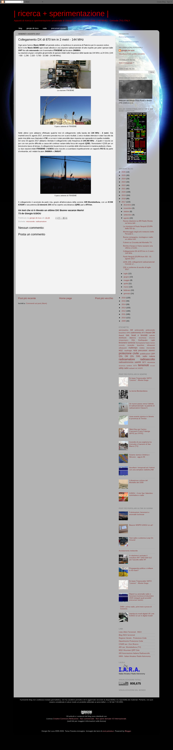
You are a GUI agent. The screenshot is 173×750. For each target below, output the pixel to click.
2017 (124, 202)
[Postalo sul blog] (59, 218)
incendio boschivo (136, 345)
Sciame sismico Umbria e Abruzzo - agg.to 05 (139, 456)
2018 (124, 199)
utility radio (124, 368)
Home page (65, 298)
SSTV (135, 366)
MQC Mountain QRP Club (129, 650)
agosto (127, 218)
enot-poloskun (108, 731)
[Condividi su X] (61, 218)
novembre (128, 208)
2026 (124, 172)
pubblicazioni (145, 354)
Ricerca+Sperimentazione (127, 37)
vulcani (132, 368)
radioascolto (147, 359)
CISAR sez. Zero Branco (128, 644)
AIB (131, 330)
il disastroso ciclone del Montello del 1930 (138, 481)
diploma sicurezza (137, 338)
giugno (127, 277)
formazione (140, 343)
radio (45, 28)
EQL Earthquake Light (143, 340)
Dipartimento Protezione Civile (131, 641)
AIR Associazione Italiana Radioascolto (134, 653)
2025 (124, 175)
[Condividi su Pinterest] (66, 218)
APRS (128, 333)
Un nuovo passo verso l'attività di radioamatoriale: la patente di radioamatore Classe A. (142, 406)
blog (20, 28)
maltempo (133, 348)
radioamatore (41, 221)
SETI (144, 362)
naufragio (128, 350)
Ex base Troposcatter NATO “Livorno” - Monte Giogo (140, 379)
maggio (127, 280)
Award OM (150, 332)
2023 (124, 182)
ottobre (127, 211)
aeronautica (123, 330)
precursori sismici (58, 28)
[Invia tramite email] (56, 218)
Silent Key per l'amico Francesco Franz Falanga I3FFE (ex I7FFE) (139, 431)
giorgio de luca (32, 28)
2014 (124, 304)
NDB (135, 350)
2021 (124, 189)
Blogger (128, 731)
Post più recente (27, 298)
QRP (153, 354)
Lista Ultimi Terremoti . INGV (130, 632)
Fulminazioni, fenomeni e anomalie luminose (139, 513)
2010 (124, 318)
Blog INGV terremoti (127, 635)
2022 (124, 185)
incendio (122, 345)
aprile (126, 284)
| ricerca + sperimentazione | (61, 13)
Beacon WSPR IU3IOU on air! (141, 525)
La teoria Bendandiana (138, 391)
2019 (124, 195)
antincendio (139, 330)
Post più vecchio (104, 298)
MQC (121, 350)
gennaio (127, 293)
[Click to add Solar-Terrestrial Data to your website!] (137, 163)
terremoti (143, 365)
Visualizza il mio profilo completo (132, 54)
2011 (124, 314)
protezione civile (129, 353)
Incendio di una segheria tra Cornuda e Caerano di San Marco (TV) (140, 444)
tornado (152, 365)
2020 (124, 192)
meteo (142, 348)
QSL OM (123, 356)
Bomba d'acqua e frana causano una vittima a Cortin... (138, 247)
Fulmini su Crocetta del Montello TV (137, 242)
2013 (124, 308)
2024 (124, 179)
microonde (30, 221)
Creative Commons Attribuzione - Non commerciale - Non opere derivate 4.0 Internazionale (89, 719)
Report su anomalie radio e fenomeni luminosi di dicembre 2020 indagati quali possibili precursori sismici (141, 597)
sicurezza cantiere (125, 366)
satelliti (138, 362)
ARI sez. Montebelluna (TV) (130, 647)
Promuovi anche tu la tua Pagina (129, 41)
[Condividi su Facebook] (64, 218)
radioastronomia (126, 362)
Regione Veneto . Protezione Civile (133, 638)
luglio (126, 274)
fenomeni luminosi (127, 343)
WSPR (140, 368)
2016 (124, 298)
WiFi (136, 368)
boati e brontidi (139, 335)
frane (148, 343)
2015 (124, 301)
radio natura (149, 356)
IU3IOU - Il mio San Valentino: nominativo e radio (141, 494)
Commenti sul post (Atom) (36, 303)
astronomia (136, 332)
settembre (128, 215)
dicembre (128, 205)
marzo (126, 287)
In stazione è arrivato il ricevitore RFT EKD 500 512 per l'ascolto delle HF (140, 558)
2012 (124, 311)
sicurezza (151, 362)
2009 (124, 321)
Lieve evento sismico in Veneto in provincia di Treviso (141, 417)
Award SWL (124, 335)
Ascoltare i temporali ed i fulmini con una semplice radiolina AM (142, 469)
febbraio (127, 290)
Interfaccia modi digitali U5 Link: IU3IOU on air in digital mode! (142, 615)
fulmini (152, 343)
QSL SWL (135, 356)
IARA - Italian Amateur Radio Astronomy (135, 656)
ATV (143, 333)
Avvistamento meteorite (128, 551)
